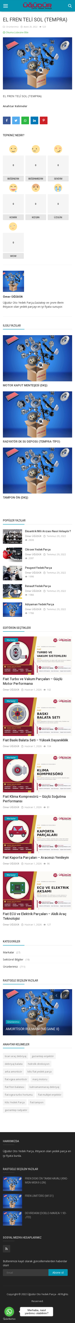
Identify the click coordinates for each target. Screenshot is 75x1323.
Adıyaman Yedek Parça (39, 604)
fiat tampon (36, 1102)
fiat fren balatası (14, 1087)
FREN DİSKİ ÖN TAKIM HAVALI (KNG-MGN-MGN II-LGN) (46, 1180)
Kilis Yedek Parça (15, 1102)
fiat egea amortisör (16, 1079)
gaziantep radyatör (16, 1110)
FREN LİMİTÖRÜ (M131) (39, 1195)
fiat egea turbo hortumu (19, 1094)
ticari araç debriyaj (15, 1056)
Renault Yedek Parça (38, 586)
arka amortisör (13, 1071)
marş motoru (39, 1079)
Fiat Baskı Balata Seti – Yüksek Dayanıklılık (35, 740)
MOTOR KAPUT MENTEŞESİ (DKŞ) (25, 385)
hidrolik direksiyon (38, 1064)
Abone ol (58, 1272)
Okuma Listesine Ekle (16, 32)
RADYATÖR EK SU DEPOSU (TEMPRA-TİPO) (31, 441)
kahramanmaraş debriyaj (44, 1087)
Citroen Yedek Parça (38, 549)
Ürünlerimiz (12, 26)
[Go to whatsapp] (9, 1311)
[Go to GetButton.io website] (9, 1319)
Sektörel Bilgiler (13, 959)
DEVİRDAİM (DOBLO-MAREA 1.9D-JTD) (46, 1215)
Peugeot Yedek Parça (38, 567)
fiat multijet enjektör (49, 1094)
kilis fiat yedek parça (40, 1071)
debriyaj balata (13, 1064)
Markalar (8, 952)
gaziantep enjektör (43, 1056)
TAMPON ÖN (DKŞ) (15, 497)
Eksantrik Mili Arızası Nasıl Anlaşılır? (48, 531)
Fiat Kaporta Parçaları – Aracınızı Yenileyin (36, 857)
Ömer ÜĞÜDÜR (13, 296)
